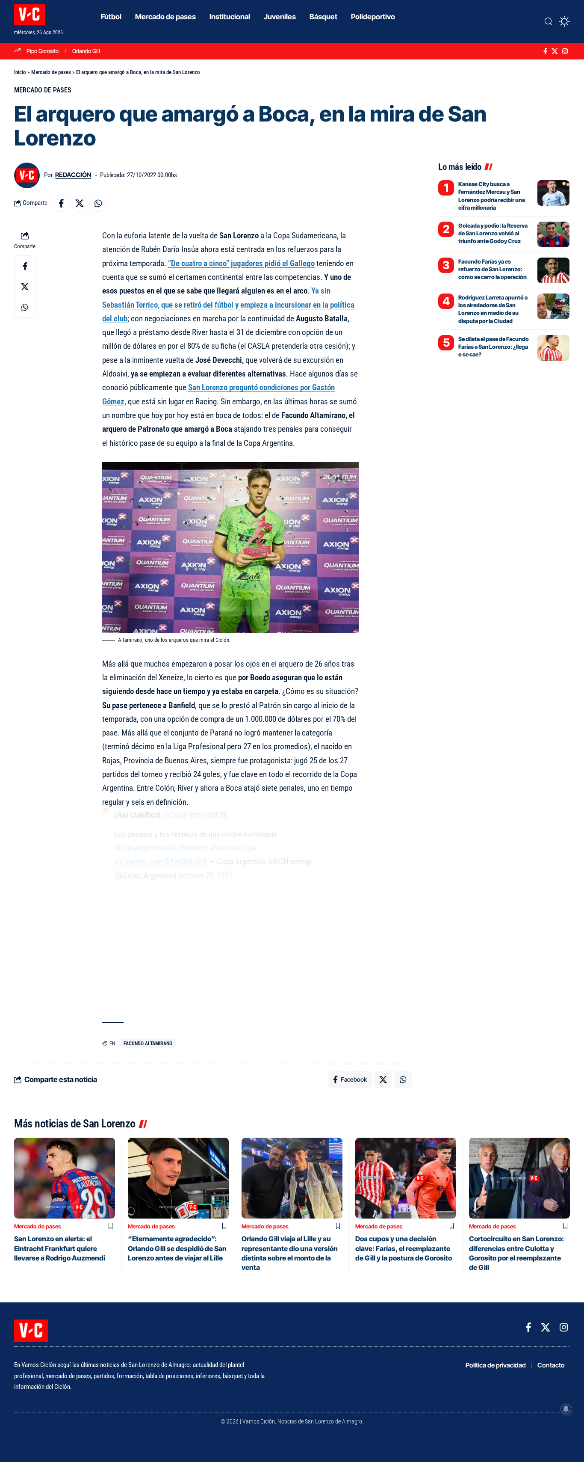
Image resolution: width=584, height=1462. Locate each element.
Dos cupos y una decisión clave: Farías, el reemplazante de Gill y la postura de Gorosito (403, 1248)
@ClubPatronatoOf (193, 815)
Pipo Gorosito (43, 50)
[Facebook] (545, 51)
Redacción (73, 175)
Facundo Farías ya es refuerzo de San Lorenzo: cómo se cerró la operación (492, 269)
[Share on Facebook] (61, 203)
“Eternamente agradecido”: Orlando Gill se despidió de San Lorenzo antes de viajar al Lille (177, 1248)
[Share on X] (79, 203)
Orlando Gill (86, 50)
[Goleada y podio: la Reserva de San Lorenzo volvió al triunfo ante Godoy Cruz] (553, 234)
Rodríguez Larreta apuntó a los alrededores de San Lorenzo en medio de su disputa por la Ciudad (493, 309)
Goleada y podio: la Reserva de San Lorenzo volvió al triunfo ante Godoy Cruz (493, 233)
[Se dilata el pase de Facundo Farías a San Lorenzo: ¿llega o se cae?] (553, 348)
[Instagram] (565, 51)
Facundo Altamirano (148, 1044)
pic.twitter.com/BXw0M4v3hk (161, 861)
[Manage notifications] (566, 1409)
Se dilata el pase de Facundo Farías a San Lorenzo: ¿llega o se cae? (493, 346)
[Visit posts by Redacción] (27, 175)
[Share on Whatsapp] (97, 203)
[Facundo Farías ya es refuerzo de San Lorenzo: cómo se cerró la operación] (553, 270)
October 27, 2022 (205, 876)
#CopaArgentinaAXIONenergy (161, 848)
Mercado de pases (51, 72)
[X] (554, 51)
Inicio (20, 72)
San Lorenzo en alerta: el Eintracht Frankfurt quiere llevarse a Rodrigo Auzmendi (59, 1248)
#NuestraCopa (233, 848)
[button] (548, 21)
